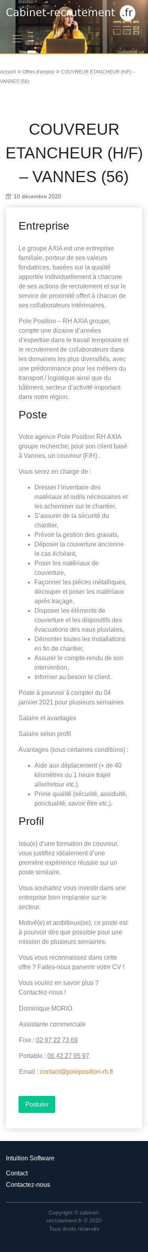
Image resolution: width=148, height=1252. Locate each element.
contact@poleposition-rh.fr (76, 1071)
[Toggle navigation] (17, 39)
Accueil (8, 72)
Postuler (37, 1104)
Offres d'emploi (38, 72)
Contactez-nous (28, 1184)
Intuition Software (30, 1158)
